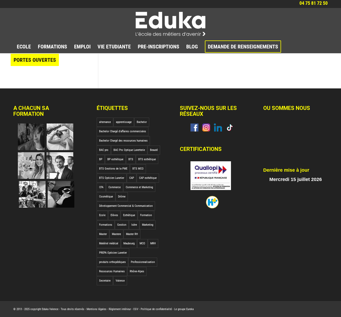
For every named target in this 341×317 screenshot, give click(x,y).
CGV (135, 309)
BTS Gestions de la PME (113, 168)
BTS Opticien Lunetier (111, 178)
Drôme (121, 196)
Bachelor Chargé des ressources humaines (123, 140)
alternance (105, 122)
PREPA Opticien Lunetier (113, 252)
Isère (134, 225)
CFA (101, 187)
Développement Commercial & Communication (126, 206)
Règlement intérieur (120, 309)
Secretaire (105, 280)
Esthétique (129, 215)
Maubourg (129, 243)
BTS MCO (138, 168)
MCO (142, 243)
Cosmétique (106, 196)
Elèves (114, 215)
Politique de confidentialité (156, 309)
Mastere (116, 234)
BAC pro (103, 150)
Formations (105, 225)
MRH (153, 243)
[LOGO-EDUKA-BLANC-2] (171, 24)
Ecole (102, 215)
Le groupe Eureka (184, 309)
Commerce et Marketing (139, 187)
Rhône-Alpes (137, 271)
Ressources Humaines (112, 271)
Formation (146, 215)
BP (100, 159)
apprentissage (124, 122)
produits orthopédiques (112, 262)
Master (103, 234)
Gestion (121, 225)
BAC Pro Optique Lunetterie (129, 150)
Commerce (114, 187)
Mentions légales (96, 309)
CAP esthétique (148, 178)
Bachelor (142, 122)
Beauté (154, 150)
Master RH (132, 234)
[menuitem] (23, 46)
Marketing (147, 225)
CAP (131, 178)
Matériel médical (108, 243)
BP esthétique (115, 159)
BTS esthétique (147, 159)
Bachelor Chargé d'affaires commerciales (122, 131)
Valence (120, 280)
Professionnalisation (143, 262)
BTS (130, 159)
